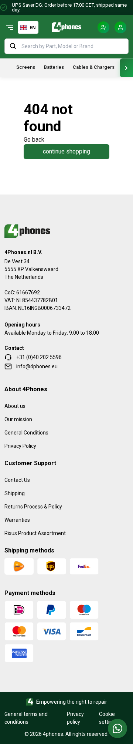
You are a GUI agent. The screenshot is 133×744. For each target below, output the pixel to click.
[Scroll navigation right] (126, 67)
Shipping (14, 493)
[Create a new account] (103, 27)
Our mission (18, 419)
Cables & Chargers (94, 67)
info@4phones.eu (37, 366)
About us (14, 406)
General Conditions (26, 433)
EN (33, 27)
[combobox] (28, 27)
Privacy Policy (20, 446)
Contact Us (17, 480)
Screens (25, 67)
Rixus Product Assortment (35, 533)
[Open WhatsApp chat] (117, 728)
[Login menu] (120, 27)
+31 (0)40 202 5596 (39, 357)
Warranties (17, 520)
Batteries (54, 67)
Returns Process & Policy (33, 507)
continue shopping (66, 151)
